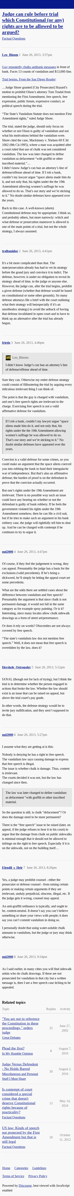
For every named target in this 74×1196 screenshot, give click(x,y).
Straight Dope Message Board (21, 4)
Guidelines (39, 1168)
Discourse (25, 1185)
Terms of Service (13, 1176)
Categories (21, 1168)
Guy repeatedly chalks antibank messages (29, 67)
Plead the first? (13, 1048)
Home (6, 1168)
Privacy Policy (37, 1176)
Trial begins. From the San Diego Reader (28, 79)
